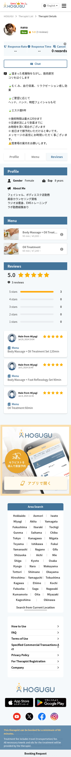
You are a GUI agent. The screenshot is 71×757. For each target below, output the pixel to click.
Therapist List (26, 16)
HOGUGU (9, 16)
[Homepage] (14, 7)
